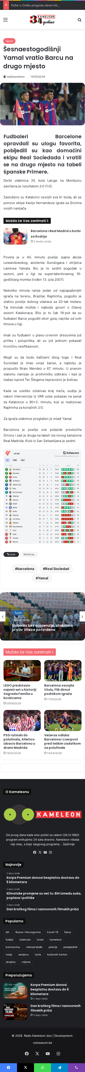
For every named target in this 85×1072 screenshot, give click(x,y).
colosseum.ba (42, 1042)
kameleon (56, 939)
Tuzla (17, 612)
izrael (40, 939)
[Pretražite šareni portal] (79, 21)
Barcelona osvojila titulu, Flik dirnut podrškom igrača (59, 689)
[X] (39, 852)
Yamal (43, 578)
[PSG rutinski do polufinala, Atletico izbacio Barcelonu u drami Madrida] (22, 720)
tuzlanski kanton (57, 954)
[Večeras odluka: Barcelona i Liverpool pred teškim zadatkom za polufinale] (63, 720)
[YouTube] (45, 852)
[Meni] (5, 21)
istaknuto (25, 939)
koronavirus (13, 947)
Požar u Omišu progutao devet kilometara (39, 5)
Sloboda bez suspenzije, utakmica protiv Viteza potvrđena (42, 627)
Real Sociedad (57, 568)
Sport (9, 41)
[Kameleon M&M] (42, 19)
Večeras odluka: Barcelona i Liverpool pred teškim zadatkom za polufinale (62, 741)
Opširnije (69, 844)
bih (7, 932)
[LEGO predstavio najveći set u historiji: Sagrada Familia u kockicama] (22, 670)
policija (53, 947)
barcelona (25, 568)
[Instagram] (50, 852)
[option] (42, 616)
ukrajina (10, 962)
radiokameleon (16, 76)
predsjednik (70, 947)
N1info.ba (29, 554)
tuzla (38, 954)
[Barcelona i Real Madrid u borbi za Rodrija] (15, 236)
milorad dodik (34, 947)
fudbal (9, 939)
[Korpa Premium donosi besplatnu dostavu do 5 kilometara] (15, 991)
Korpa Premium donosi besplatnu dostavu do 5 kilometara (50, 989)
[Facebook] (34, 852)
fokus (67, 932)
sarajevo (23, 954)
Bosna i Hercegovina (28, 932)
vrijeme (26, 962)
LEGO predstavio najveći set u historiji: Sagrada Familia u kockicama (20, 691)
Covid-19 (52, 932)
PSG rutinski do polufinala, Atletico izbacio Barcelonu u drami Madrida (19, 741)
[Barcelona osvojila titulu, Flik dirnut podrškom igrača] (63, 670)
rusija (9, 954)
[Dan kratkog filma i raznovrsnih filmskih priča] (15, 1012)
